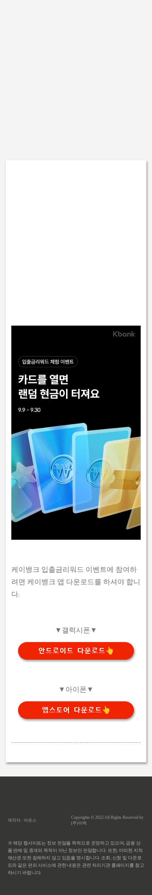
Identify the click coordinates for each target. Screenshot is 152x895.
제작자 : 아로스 (22, 820)
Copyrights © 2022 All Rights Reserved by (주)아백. (107, 820)
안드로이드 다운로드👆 (76, 651)
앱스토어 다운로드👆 (76, 710)
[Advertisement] (76, 76)
